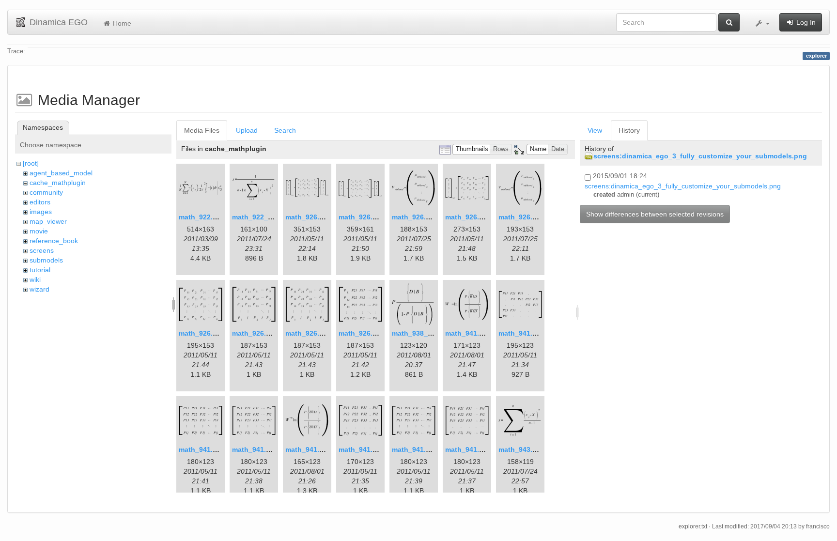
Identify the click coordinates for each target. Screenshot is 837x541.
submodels (46, 260)
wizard (39, 289)
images (41, 212)
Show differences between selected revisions (655, 214)
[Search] (729, 22)
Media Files (201, 130)
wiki (35, 279)
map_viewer (48, 221)
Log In (805, 22)
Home (121, 23)
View (595, 130)
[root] (31, 163)
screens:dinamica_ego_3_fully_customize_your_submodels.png (700, 156)
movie (39, 231)
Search (285, 130)
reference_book (54, 241)
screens (42, 250)
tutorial (40, 270)
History (629, 130)
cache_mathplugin (58, 182)
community (46, 192)
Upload (247, 130)
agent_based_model (61, 173)
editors (40, 202)
